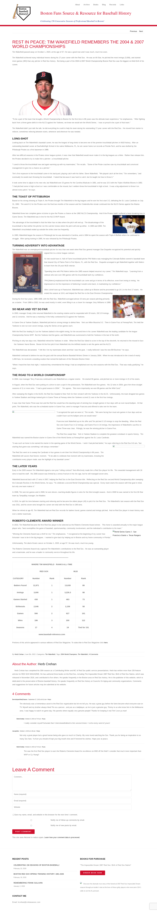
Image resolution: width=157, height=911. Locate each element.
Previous (133, 31)
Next (141, 31)
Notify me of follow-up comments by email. (68, 820)
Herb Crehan (19, 654)
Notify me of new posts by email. (64, 825)
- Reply (49, 699)
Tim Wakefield (50, 654)
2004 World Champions (69, 654)
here (106, 643)
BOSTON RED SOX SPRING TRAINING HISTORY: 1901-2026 (39, 874)
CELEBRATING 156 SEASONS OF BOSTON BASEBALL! (36, 865)
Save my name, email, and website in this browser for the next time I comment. (46, 815)
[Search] (138, 4)
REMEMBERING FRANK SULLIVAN (28, 883)
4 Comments (93, 654)
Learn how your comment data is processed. (62, 837)
